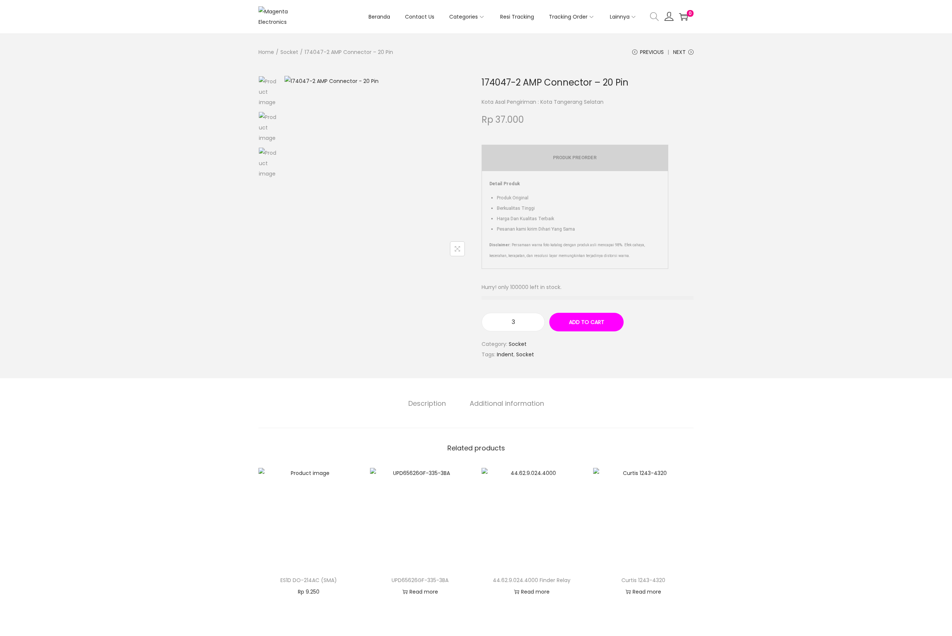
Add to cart (586, 322)
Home (266, 52)
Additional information (507, 403)
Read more (423, 591)
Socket (289, 52)
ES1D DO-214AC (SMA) (308, 580)
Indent (505, 354)
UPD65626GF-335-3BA (420, 580)
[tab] (427, 403)
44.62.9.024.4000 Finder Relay (531, 580)
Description (427, 403)
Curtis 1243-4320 (643, 580)
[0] (683, 16)
